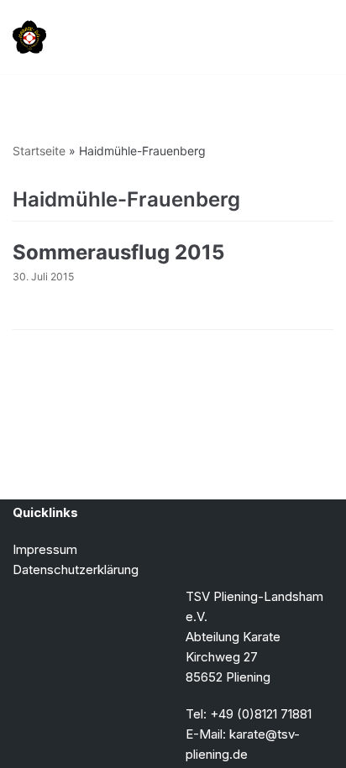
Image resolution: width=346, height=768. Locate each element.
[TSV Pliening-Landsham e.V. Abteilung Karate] (29, 37)
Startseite (39, 151)
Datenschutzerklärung (76, 569)
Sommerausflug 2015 (118, 252)
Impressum (45, 549)
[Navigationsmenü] (313, 37)
